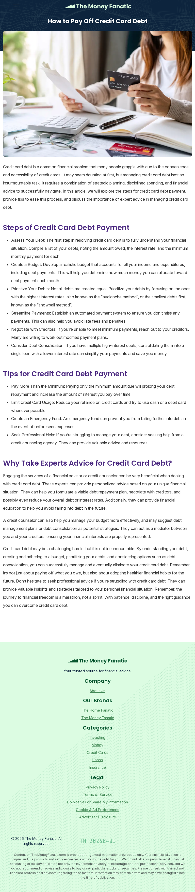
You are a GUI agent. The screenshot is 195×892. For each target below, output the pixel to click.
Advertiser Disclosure (97, 817)
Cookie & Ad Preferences (97, 809)
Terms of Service (97, 794)
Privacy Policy (97, 787)
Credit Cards (97, 752)
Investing (97, 737)
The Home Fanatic (97, 710)
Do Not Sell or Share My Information (97, 802)
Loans (97, 760)
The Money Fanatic (97, 7)
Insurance (97, 767)
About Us (97, 691)
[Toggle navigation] (16, 7)
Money (97, 745)
